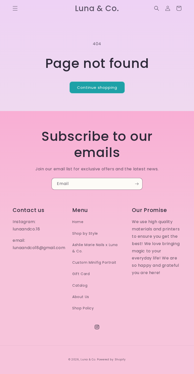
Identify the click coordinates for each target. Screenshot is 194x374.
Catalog (79, 285)
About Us (80, 296)
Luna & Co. (88, 359)
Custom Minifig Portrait (94, 262)
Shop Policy (83, 308)
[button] (15, 8)
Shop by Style (85, 233)
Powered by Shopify (111, 359)
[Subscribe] (136, 184)
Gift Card (81, 273)
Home (77, 221)
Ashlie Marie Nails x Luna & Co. (95, 248)
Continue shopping (97, 87)
